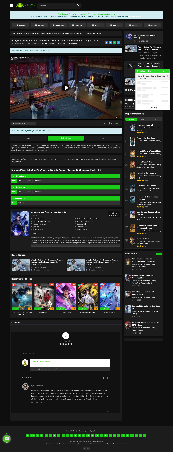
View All (158, 254)
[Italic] (35, 369)
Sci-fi (138, 178)
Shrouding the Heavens (146, 173)
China (85, 224)
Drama (158, 128)
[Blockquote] (52, 369)
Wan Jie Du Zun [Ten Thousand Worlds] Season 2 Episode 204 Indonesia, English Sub (102, 262)
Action (145, 128)
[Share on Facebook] (107, 43)
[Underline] (39, 369)
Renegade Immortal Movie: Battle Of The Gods (145, 323)
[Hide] (167, 71)
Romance (143, 191)
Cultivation (151, 165)
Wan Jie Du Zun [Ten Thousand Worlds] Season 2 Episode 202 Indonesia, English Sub (47, 262)
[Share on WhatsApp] (115, 43)
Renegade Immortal (145, 125)
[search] (77, 6)
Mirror (29, 181)
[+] (55, 369)
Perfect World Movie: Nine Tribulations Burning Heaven (143, 260)
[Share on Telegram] (119, 43)
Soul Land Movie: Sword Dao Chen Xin (146, 307)
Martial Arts (141, 167)
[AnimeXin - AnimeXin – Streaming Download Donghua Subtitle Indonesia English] (25, 8)
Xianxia (139, 219)
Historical (140, 204)
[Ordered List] (45, 369)
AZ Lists (86, 448)
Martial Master (143, 239)
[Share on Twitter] (111, 43)
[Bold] (32, 369)
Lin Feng (85, 229)
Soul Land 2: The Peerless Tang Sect (147, 198)
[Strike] (42, 369)
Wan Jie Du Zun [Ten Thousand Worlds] (65, 43)
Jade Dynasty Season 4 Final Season (148, 213)
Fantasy (34, 233)
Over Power (144, 244)
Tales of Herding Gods (146, 138)
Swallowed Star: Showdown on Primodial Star (144, 276)
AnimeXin (43, 43)
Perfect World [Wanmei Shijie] (149, 151)
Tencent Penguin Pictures (92, 219)
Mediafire (37, 181)
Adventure (151, 128)
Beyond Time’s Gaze (145, 162)
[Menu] (137, 71)
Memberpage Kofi (135, 16)
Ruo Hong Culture (44, 221)
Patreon (21, 203)
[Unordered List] (49, 369)
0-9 (32, 436)
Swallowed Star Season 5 (147, 186)
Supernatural (150, 167)
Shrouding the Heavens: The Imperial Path (143, 293)
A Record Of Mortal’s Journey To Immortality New (149, 227)
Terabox (21, 181)
